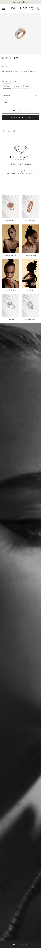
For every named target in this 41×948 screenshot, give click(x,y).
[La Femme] (30, 273)
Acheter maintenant (20, 118)
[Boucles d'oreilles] (30, 238)
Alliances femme (30, 319)
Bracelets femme (30, 220)
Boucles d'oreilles (30, 255)
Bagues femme (10, 220)
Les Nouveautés (11, 290)
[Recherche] (32, 8)
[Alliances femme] (30, 305)
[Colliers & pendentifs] (10, 238)
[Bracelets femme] (30, 206)
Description (5, 67)
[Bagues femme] (10, 206)
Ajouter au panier (20, 944)
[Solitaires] (10, 305)
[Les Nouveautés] (10, 273)
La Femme (30, 290)
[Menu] (3, 8)
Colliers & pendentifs (10, 255)
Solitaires (11, 319)
